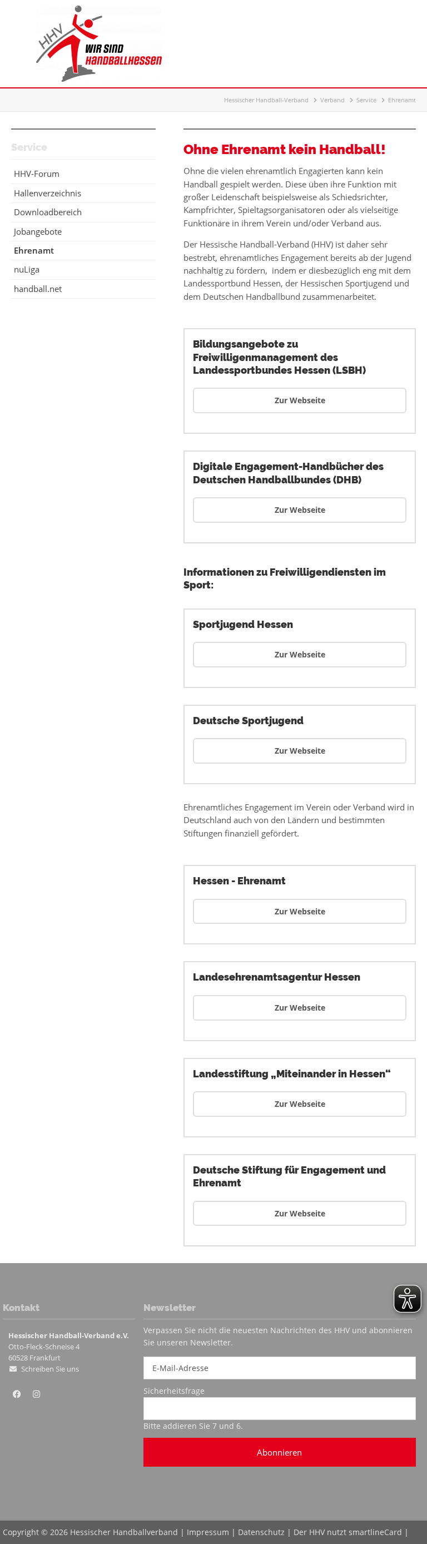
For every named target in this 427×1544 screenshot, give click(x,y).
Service (366, 100)
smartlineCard (375, 1532)
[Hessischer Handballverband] (99, 78)
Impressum (208, 1532)
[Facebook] (16, 1394)
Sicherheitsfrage (174, 1390)
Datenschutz (261, 1532)
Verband (332, 100)
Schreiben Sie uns (50, 1369)
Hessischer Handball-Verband (266, 100)
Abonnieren (279, 1452)
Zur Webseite (300, 400)
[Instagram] (36, 1394)
